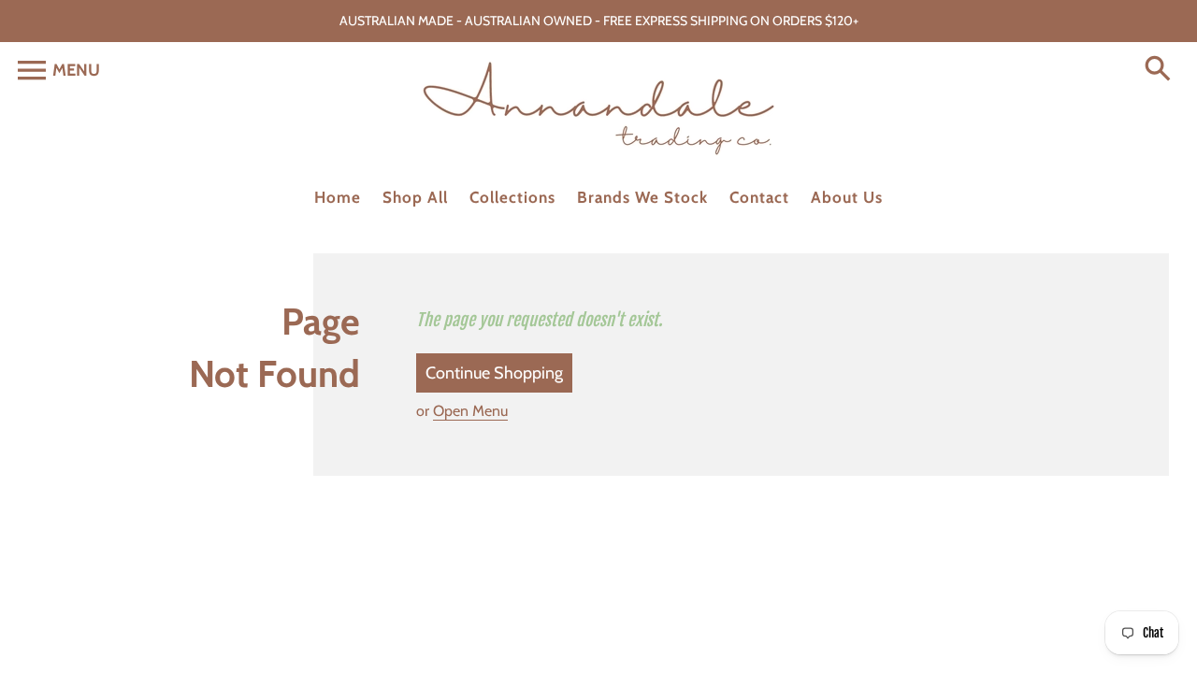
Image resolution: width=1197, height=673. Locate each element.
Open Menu (470, 411)
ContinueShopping (494, 373)
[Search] (1161, 70)
